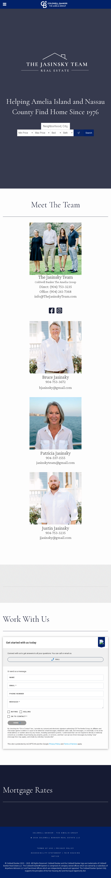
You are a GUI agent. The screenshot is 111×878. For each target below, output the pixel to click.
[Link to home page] (55, 4)
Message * (14, 702)
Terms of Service (70, 744)
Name (11, 677)
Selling (27, 712)
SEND (16, 723)
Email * (12, 686)
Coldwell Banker (43, 833)
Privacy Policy (54, 744)
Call (57, 659)
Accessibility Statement (46, 853)
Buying (14, 712)
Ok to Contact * (19, 716)
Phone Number (16, 694)
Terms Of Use (45, 848)
